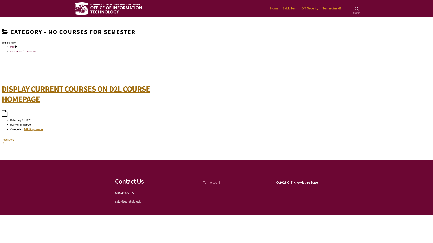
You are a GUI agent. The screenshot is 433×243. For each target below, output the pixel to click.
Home (274, 8)
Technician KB (331, 8)
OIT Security (309, 8)
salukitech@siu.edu (128, 201)
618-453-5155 (124, 193)
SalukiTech (290, 8)
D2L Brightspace (33, 129)
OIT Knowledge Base (302, 182)
